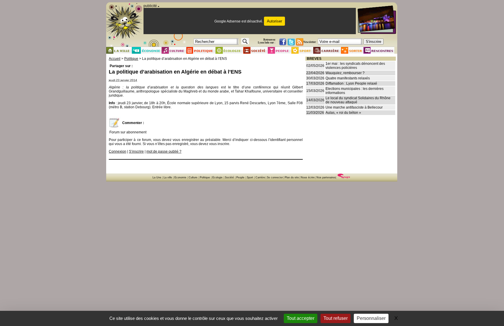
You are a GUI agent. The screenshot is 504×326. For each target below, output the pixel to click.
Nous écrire (308, 177)
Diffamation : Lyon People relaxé (351, 83)
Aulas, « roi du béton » (343, 113)
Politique (131, 59)
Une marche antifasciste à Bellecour (354, 107)
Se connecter (275, 177)
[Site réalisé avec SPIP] (344, 177)
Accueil (114, 59)
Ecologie (217, 177)
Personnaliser (371, 318)
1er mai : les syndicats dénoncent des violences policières (355, 66)
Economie (180, 177)
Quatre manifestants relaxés (348, 78)
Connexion (117, 151)
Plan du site (292, 177)
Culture (193, 177)
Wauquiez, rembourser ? (345, 73)
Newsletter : (310, 42)
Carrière (260, 177)
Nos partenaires (326, 177)
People (240, 177)
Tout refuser (335, 318)
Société (229, 177)
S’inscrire (136, 151)
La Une (157, 177)
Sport (250, 177)
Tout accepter (300, 318)
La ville (168, 177)
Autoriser (274, 21)
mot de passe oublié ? (163, 151)
